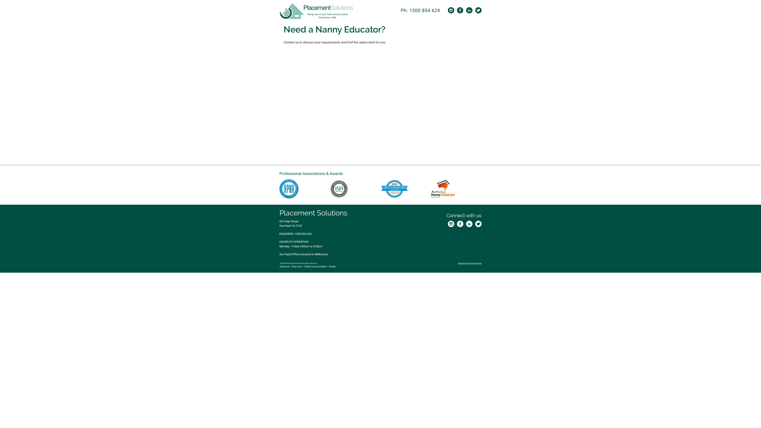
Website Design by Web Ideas (470, 263)
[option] (304, 188)
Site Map (332, 266)
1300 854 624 (303, 234)
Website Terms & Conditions (315, 266)
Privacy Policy (297, 266)
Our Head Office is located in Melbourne (303, 254)
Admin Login (285, 266)
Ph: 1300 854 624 (420, 10)
